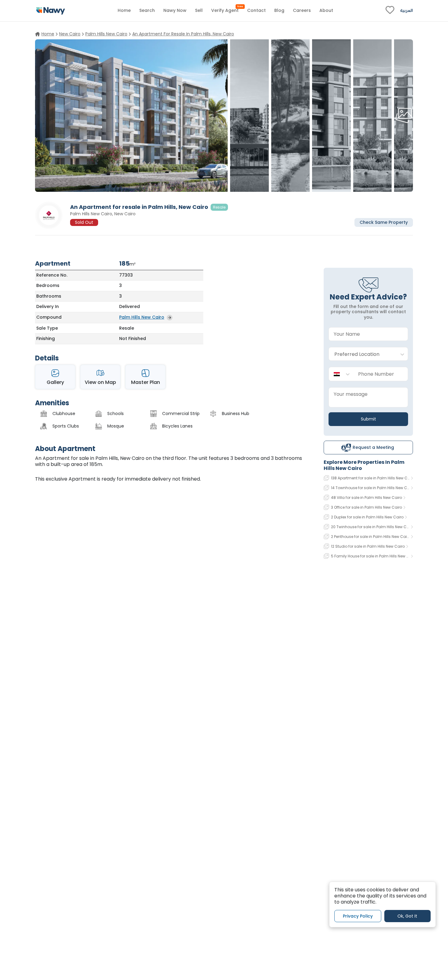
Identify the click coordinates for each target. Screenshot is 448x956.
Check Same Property (384, 222)
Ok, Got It (407, 916)
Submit (368, 419)
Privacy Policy (358, 916)
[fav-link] (390, 11)
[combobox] (362, 354)
